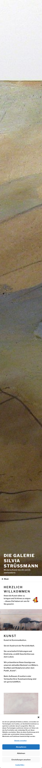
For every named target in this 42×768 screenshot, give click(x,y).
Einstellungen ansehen (21, 760)
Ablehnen (21, 753)
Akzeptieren (21, 747)
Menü (6, 579)
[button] (38, 717)
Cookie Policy (19, 765)
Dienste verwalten (20, 740)
